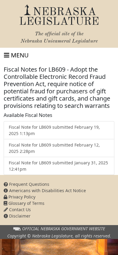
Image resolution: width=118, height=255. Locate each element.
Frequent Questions (28, 184)
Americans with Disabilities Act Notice (47, 190)
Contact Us (19, 209)
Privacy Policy (21, 197)
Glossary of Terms (25, 203)
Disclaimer (19, 216)
